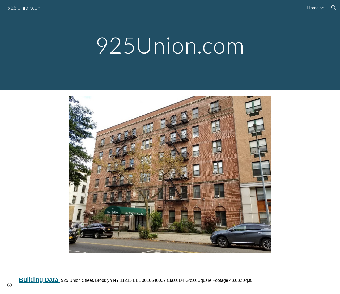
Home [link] (312, 7)
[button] (333, 7)
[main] (170, 45)
